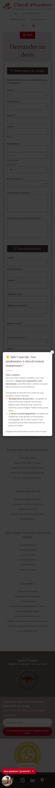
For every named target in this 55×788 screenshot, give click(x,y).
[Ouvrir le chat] (7, 781)
